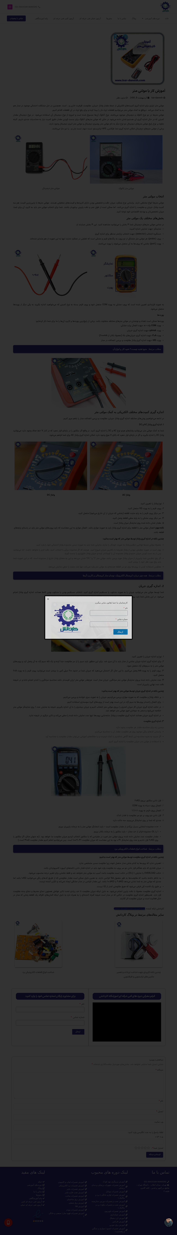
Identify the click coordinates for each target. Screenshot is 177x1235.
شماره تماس (122, 619)
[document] (88, 617)
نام (126, 608)
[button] (48, 599)
